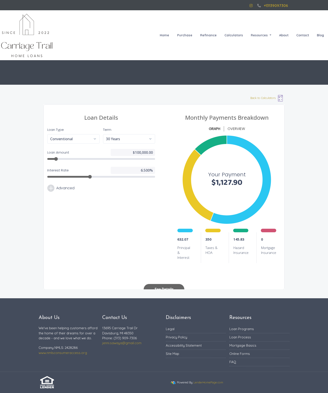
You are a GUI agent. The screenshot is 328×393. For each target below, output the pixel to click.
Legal (170, 329)
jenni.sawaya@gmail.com (121, 343)
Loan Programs (241, 329)
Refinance (208, 35)
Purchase (184, 35)
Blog (320, 35)
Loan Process (240, 337)
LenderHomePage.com (208, 382)
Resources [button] (260, 35)
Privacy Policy (176, 337)
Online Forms (239, 354)
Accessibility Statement (184, 345)
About (284, 35)
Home (164, 35)
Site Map (172, 354)
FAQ (232, 362)
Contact (302, 35)
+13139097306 (276, 5)
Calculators (233, 35)
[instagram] (251, 5)
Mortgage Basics (242, 345)
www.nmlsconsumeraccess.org (63, 353)
